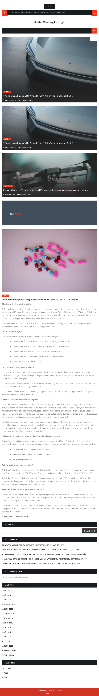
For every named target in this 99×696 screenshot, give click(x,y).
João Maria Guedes (26, 194)
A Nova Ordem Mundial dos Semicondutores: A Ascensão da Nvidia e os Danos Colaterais (41, 563)
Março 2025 (7, 641)
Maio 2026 (6, 595)
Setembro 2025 (8, 618)
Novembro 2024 (9, 650)
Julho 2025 (6, 627)
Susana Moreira (26, 147)
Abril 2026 (6, 599)
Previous (85, 13)
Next (88, 13)
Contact (49, 6)
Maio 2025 (6, 632)
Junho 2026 (7, 590)
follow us (94, 13)
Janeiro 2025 (7, 646)
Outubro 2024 (8, 655)
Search (94, 31)
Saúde (5, 296)
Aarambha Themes (54, 690)
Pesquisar (10, 524)
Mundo (7, 139)
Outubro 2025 (8, 613)
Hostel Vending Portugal (49, 22)
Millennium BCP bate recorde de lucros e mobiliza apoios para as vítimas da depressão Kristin (44, 559)
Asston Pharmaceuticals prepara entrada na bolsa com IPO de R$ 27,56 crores (40, 299)
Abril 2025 (6, 636)
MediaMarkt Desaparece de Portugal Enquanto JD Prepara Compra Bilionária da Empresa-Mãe (44, 554)
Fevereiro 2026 (8, 604)
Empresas (8, 186)
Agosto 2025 (7, 622)
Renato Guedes (24, 516)
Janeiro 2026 (7, 609)
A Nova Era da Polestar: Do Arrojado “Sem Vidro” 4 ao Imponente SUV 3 (38, 143)
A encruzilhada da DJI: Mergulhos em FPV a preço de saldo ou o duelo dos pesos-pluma (45, 190)
